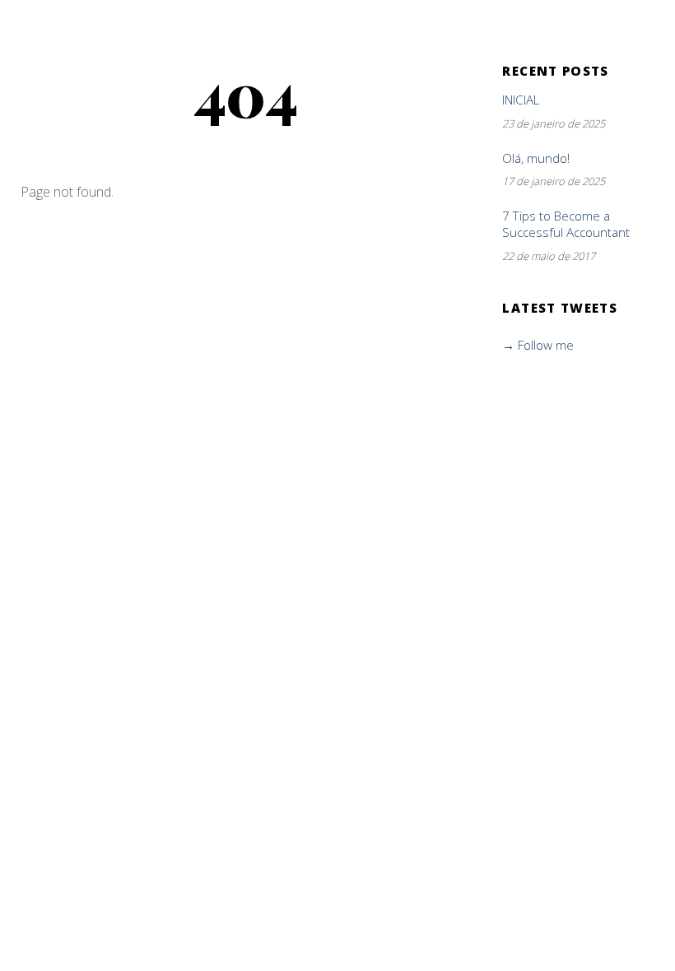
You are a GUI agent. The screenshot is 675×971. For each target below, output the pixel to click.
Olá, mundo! (536, 158)
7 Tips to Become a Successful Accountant (566, 224)
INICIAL (520, 100)
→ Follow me (538, 345)
